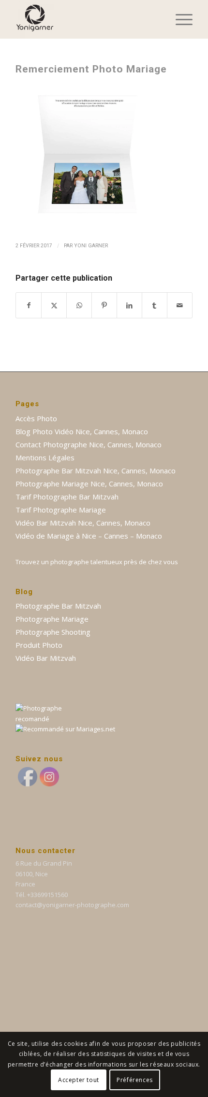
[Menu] (179, 19)
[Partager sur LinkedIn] (129, 305)
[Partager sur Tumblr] (154, 305)
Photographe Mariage (52, 619)
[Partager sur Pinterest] (104, 305)
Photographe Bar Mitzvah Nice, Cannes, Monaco (95, 470)
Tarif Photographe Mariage (60, 509)
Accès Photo (36, 418)
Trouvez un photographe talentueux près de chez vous (96, 561)
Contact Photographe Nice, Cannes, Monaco (88, 444)
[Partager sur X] (54, 305)
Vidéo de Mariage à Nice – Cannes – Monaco (88, 536)
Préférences (135, 1080)
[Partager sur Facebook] (28, 305)
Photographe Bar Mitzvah (58, 606)
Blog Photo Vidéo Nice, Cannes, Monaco (81, 431)
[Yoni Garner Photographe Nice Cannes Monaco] (86, 19)
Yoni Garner (91, 245)
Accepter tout (78, 1080)
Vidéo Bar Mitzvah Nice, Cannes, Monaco (82, 522)
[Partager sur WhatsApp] (79, 305)
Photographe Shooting (52, 632)
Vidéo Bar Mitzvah (45, 658)
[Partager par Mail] (179, 305)
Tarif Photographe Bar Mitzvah (67, 496)
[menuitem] (179, 19)
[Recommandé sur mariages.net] (65, 729)
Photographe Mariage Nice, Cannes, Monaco (89, 483)
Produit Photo (38, 645)
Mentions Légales (44, 457)
